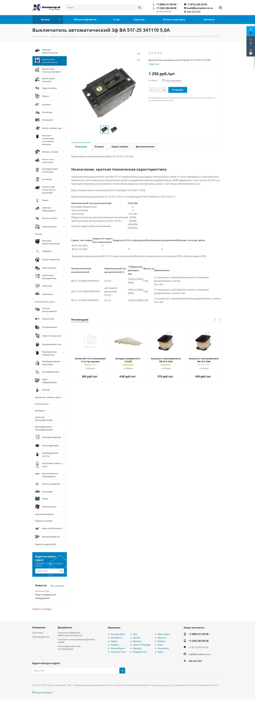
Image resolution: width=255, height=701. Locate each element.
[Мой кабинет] (220, 7)
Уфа (135, 634)
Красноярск (164, 634)
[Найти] (139, 7)
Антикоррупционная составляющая (69, 647)
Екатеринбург (118, 634)
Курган (136, 637)
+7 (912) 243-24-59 (197, 4)
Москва (137, 641)
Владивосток (140, 651)
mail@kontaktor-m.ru (200, 8)
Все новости (57, 585)
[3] (155, 53)
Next (220, 320)
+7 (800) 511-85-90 (166, 4)
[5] (161, 53)
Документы (65, 627)
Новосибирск (118, 648)
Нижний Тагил (118, 651)
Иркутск (162, 637)
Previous (215, 320)
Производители (41, 636)
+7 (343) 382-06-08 (166, 8)
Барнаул (137, 648)
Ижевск (162, 641)
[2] (152, 53)
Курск (161, 651)
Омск (160, 644)
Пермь (114, 641)
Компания (38, 627)
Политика (37, 632)
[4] (158, 53)
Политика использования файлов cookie (76, 640)
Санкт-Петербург (142, 644)
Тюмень (115, 644)
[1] (150, 53)
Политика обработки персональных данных (70, 634)
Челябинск (116, 637)
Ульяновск (163, 648)
